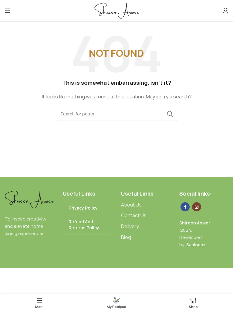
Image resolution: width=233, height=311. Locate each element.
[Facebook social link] (185, 206)
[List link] (145, 205)
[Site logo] (116, 10)
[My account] (225, 11)
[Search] (170, 114)
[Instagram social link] (196, 206)
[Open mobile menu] (8, 11)
